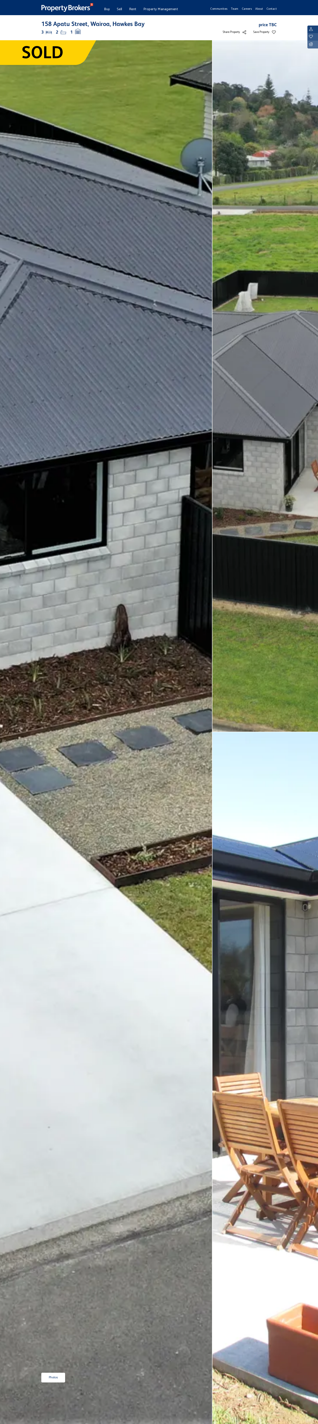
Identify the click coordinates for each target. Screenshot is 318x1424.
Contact (272, 8)
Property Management (160, 9)
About (259, 8)
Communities (219, 8)
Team (234, 8)
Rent (133, 9)
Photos (53, 1377)
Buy (107, 9)
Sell (119, 9)
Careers (247, 8)
